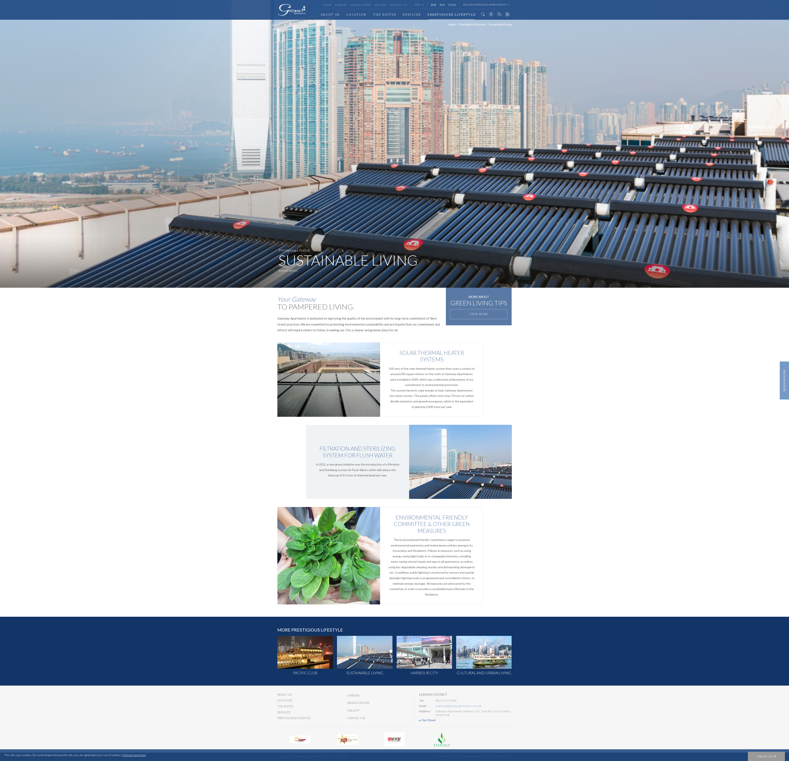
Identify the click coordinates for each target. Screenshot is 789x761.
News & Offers (360, 4)
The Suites (384, 14)
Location (356, 14)
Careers (341, 4)
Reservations (784, 380)
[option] (394, 144)
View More (479, 314)
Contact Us (398, 4)
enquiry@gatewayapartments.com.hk (458, 706)
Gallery (380, 4)
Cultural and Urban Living (484, 673)
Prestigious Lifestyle (452, 14)
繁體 (433, 4)
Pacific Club (305, 673)
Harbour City (424, 673)
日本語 (452, 4)
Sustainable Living (364, 673)
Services (412, 14)
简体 (442, 4)
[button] (766, 756)
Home (327, 4)
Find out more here (134, 755)
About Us (330, 14)
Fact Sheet (429, 720)
